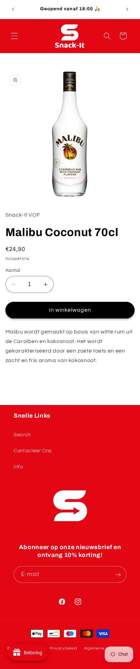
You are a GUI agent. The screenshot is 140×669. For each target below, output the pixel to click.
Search (22, 434)
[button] (14, 36)
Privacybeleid (63, 648)
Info (18, 466)
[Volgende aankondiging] (127, 9)
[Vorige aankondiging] (12, 9)
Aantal (12, 270)
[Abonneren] (118, 574)
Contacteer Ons (33, 450)
